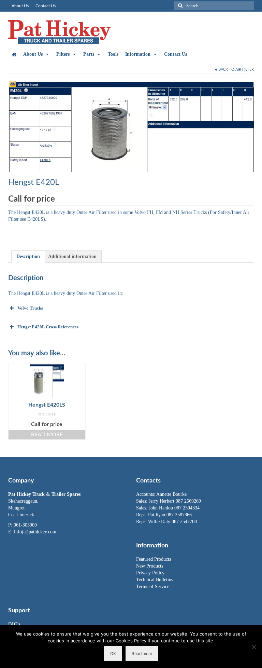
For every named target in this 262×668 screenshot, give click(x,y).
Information (137, 54)
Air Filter (244, 69)
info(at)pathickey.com (35, 531)
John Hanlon (161, 507)
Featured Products (153, 559)
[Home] (14, 54)
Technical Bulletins (154, 579)
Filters (63, 54)
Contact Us (175, 54)
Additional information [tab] (72, 256)
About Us (33, 54)
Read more (47, 434)
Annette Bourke (171, 494)
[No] (253, 646)
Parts (88, 54)
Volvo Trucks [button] (30, 308)
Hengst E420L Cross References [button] (47, 326)
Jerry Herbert (162, 501)
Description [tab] (28, 256)
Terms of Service (152, 586)
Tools (113, 54)
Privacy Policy (150, 572)
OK (113, 653)
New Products (149, 566)
